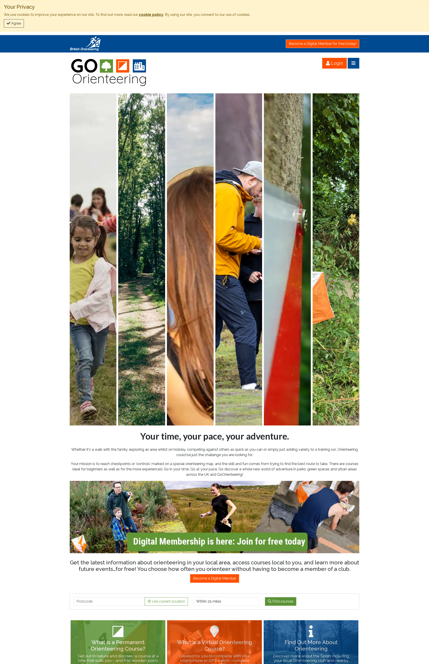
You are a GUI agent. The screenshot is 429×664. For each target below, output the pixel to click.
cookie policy (151, 15)
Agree (15, 23)
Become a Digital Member (214, 578)
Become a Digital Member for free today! (322, 44)
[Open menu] (353, 63)
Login (336, 63)
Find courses (282, 601)
